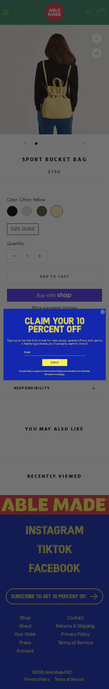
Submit (55, 362)
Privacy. (61, 374)
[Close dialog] (102, 312)
